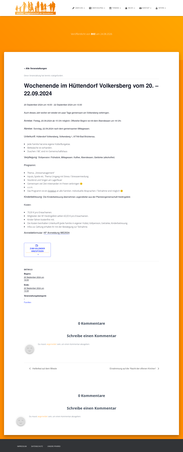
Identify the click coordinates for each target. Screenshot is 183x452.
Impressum (22, 446)
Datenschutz (37, 446)
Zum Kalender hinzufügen (37, 249)
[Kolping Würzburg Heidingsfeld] (35, 8)
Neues (131, 8)
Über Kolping (98, 8)
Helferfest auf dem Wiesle (44, 368)
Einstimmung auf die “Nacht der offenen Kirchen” (133, 368)
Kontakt (146, 8)
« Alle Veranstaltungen (35, 68)
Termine (115, 8)
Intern (161, 8)
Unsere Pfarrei (54, 446)
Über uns (79, 8)
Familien (27, 302)
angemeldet (52, 344)
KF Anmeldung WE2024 (57, 232)
